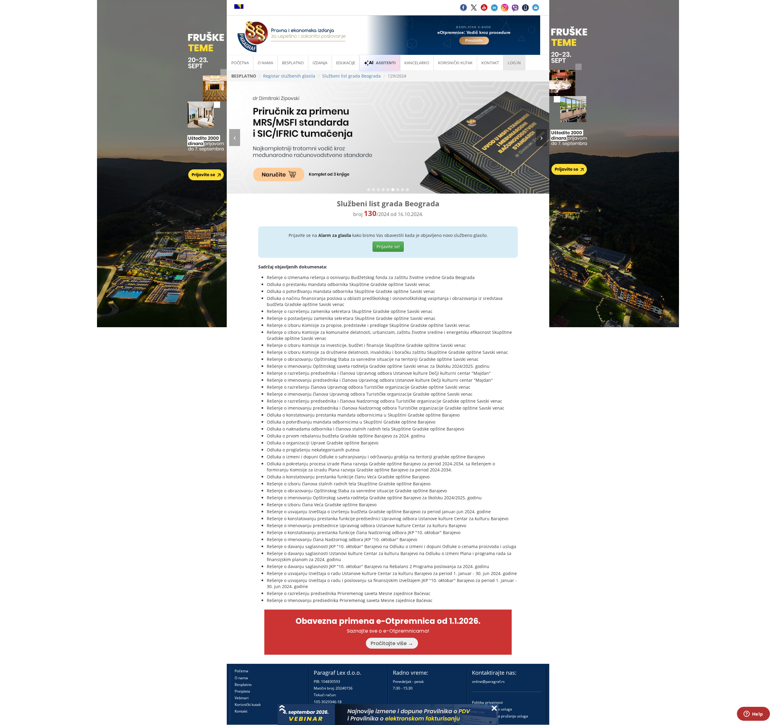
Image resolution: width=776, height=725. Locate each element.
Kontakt (241, 711)
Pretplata (242, 691)
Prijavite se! (388, 246)
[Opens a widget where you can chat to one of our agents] (753, 714)
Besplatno (293, 62)
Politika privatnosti (487, 702)
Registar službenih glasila (289, 76)
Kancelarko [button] (416, 62)
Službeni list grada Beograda (351, 76)
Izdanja (320, 62)
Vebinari (242, 697)
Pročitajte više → (392, 643)
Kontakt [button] (490, 62)
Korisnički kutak (248, 704)
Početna (240, 62)
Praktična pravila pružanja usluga (500, 716)
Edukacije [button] (345, 62)
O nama (265, 62)
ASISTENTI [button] (386, 62)
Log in (514, 62)
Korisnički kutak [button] (455, 62)
